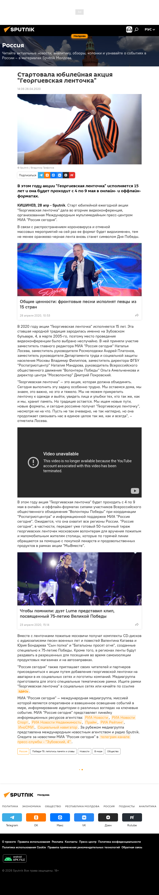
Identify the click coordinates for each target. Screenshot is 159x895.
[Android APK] (15, 859)
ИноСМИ (26, 727)
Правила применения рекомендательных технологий (84, 847)
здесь (23, 691)
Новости (84, 751)
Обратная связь (132, 847)
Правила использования (34, 842)
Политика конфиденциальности (119, 842)
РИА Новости (96, 717)
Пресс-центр (87, 842)
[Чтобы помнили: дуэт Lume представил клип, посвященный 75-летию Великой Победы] (79, 578)
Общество (113, 751)
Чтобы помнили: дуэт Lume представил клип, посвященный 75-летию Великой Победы (67, 613)
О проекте (9, 842)
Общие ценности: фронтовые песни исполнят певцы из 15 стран (78, 304)
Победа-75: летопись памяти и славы (53, 751)
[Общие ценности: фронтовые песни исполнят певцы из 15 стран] (79, 269)
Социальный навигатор (57, 727)
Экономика (31, 806)
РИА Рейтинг (112, 722)
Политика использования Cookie (24, 847)
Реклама (57, 842)
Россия (23, 751)
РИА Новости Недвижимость (56, 722)
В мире (98, 751)
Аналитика (147, 806)
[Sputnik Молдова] (20, 33)
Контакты (71, 842)
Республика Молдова (82, 806)
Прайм (90, 722)
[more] (137, 315)
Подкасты (127, 806)
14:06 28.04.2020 (29, 89)
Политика (10, 806)
